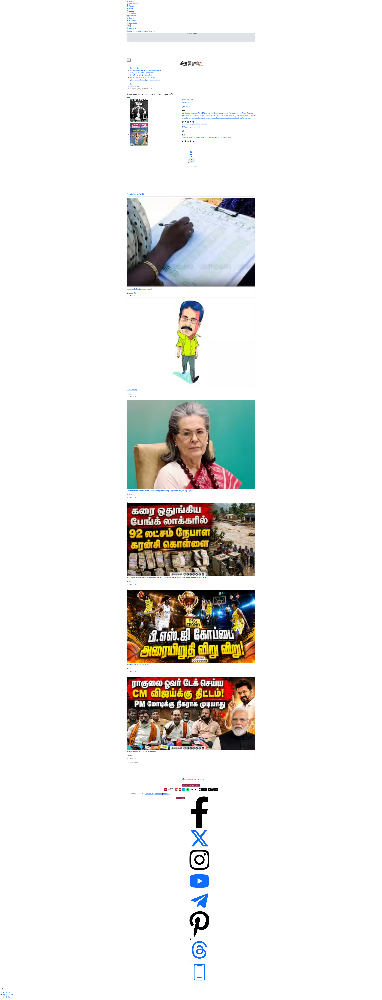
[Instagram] (199, 859)
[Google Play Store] (213, 789)
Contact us (149, 794)
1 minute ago (131, 295)
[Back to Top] (2, 989)
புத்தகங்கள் (133, 15)
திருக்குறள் (132, 20)
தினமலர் (132, 1)
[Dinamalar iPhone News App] (180, 789)
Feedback (158, 794)
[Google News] (190, 939)
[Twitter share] (191, 152)
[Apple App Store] (203, 789)
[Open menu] (129, 25)
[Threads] (199, 950)
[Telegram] (199, 901)
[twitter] (199, 838)
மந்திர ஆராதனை (187, 99)
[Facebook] (199, 812)
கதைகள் (187, 131)
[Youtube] (199, 881)
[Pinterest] (199, 924)
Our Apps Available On (191, 785)
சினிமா (131, 11)
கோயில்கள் (132, 13)
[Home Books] (131, 84)
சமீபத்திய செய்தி (135, 193)
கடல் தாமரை (133, 23)
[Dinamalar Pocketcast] (194, 789)
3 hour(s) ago (131, 584)
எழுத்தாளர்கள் (134, 86)
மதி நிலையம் (188, 103)
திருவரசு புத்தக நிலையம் (192, 127)
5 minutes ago (132, 396)
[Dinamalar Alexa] (183, 789)
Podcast (132, 6)
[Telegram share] (191, 156)
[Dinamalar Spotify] (187, 789)
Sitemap (166, 794)
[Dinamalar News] (191, 242)
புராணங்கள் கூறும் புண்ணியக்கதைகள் (195, 124)
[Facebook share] (191, 149)
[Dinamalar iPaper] (171, 789)
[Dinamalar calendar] (176, 789)
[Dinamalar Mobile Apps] (199, 972)
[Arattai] (190, 961)
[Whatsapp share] (191, 154)
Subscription (133, 18)
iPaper (131, 8)
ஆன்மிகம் (187, 107)
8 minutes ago (132, 497)
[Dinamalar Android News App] (165, 789)
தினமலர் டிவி (133, 3)
